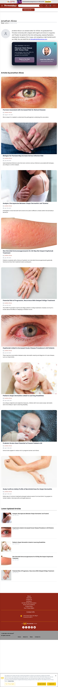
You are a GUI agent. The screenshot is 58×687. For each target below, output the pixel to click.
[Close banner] (56, 2)
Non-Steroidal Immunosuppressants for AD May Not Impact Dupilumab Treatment (32, 557)
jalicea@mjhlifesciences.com (38, 39)
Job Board (29, 601)
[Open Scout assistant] (50, 6)
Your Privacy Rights (29, 608)
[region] (29, 680)
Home (2, 23)
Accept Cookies (41, 684)
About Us (25, 637)
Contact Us (29, 599)
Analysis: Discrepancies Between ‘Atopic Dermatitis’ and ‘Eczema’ (30, 513)
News (31, 637)
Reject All (51, 684)
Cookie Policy (11, 681)
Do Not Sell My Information (29, 603)
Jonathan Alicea (8, 112)
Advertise (29, 598)
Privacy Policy (29, 606)
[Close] (55, 675)
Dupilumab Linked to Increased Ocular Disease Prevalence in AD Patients (33, 528)
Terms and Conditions (29, 604)
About (29, 596)
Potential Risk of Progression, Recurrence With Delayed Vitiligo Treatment (33, 571)
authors (7, 23)
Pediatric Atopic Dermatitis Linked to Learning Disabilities (28, 542)
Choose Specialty (27, 9)
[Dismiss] (55, 44)
